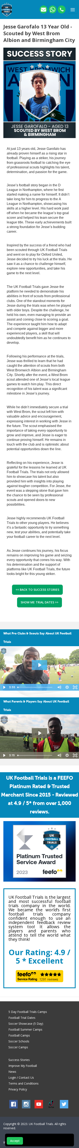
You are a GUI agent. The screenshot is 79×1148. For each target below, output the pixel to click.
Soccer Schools (18, 1041)
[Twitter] (64, 1104)
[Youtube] (39, 1104)
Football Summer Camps (25, 1029)
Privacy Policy (17, 1089)
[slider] (35, 687)
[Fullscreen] (75, 687)
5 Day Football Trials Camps (27, 1012)
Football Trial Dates (21, 1018)
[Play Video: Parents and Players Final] (39, 733)
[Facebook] (13, 1104)
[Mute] (59, 687)
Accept (15, 1141)
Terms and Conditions (23, 1083)
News (12, 1072)
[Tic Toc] (51, 1104)
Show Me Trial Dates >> (39, 602)
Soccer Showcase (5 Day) (25, 1024)
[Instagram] (26, 1104)
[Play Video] (4, 687)
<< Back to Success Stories (37, 590)
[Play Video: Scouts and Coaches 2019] (39, 665)
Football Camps (19, 1035)
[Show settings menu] (67, 687)
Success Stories (19, 1060)
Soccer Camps (18, 1047)
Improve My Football (22, 1066)
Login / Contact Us (21, 1077)
